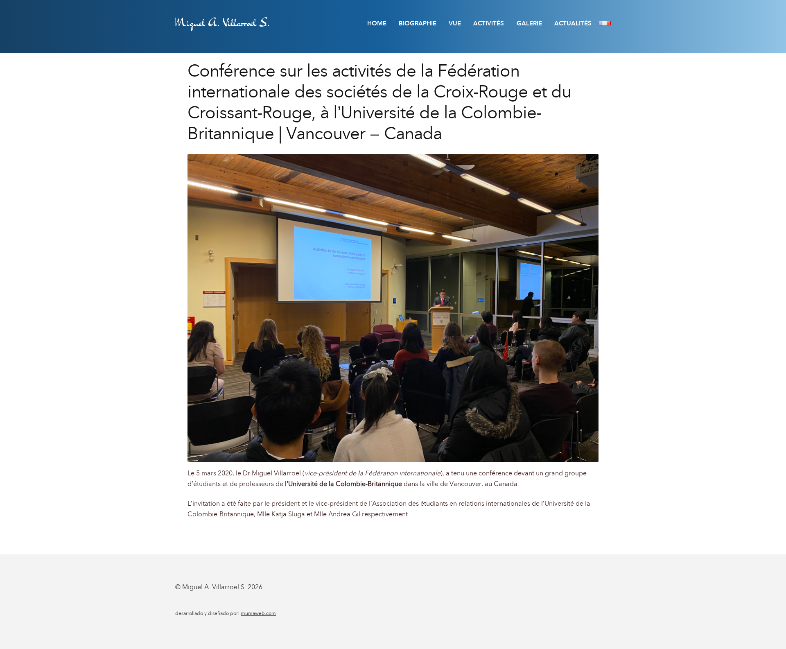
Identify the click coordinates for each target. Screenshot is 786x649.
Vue (455, 23)
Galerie (529, 23)
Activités (488, 23)
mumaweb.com (258, 613)
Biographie (417, 23)
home (376, 23)
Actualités (573, 23)
